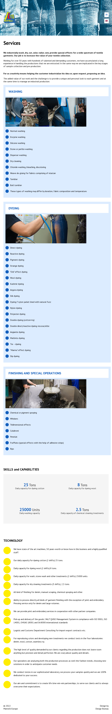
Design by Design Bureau (102, 707)
